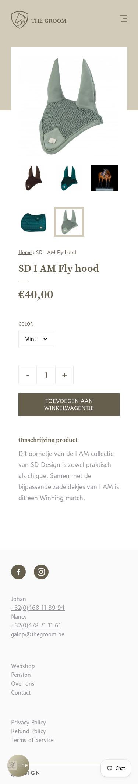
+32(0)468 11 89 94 (38, 607)
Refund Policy (28, 731)
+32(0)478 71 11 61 (36, 625)
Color (25, 324)
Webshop (23, 665)
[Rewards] (18, 766)
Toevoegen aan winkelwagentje (69, 405)
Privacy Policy (28, 722)
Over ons (23, 683)
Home (25, 252)
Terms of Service (32, 739)
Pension (21, 674)
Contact (21, 692)
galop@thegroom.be (37, 634)
